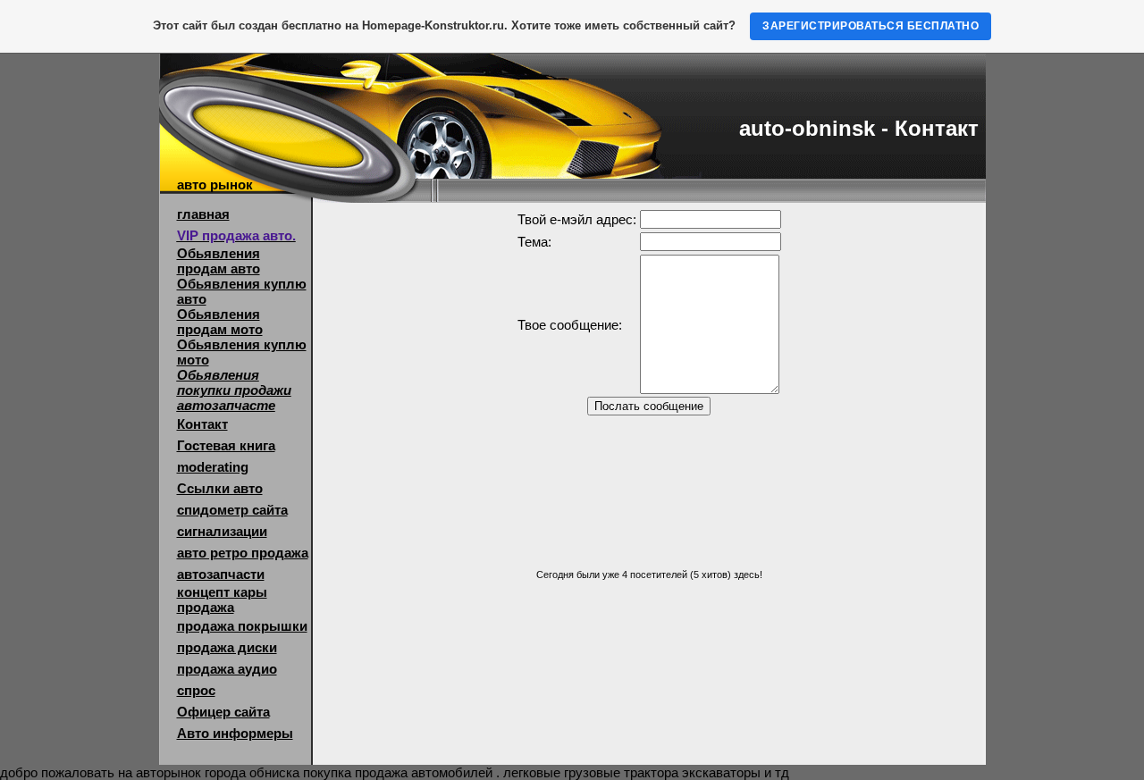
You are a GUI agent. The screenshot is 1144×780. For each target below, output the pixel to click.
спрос (196, 690)
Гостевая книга (226, 445)
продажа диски (227, 647)
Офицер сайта (223, 711)
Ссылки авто (220, 488)
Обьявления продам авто (218, 261)
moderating (212, 466)
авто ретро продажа (242, 552)
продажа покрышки (242, 625)
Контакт (202, 424)
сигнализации (222, 531)
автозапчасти (221, 574)
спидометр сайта (232, 509)
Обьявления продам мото (220, 321)
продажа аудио (227, 668)
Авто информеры (235, 733)
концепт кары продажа (222, 599)
